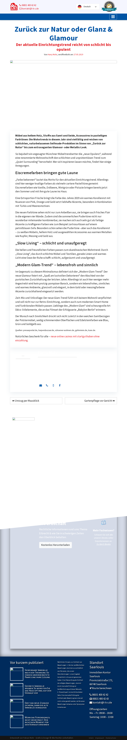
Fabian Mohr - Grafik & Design (36, 738)
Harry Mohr (52, 54)
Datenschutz (111, 738)
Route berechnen (102, 688)
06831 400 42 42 (28, 5)
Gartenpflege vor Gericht (98, 400)
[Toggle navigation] (113, 17)
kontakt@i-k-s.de (30, 8)
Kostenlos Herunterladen (55, 545)
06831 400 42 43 (100, 698)
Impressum (99, 738)
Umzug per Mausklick (27, 400)
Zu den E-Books (103, 544)
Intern (91, 738)
